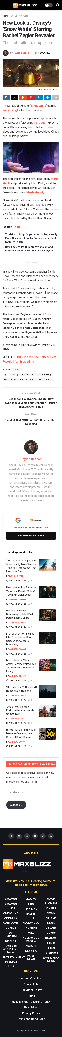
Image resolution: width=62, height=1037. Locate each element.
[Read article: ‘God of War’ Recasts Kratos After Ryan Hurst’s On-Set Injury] (47, 711)
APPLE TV (10, 917)
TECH (51, 947)
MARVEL (31, 946)
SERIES (51, 942)
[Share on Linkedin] (39, 97)
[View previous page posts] (27, 260)
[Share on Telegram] (47, 97)
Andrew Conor (17, 599)
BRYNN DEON (16, 576)
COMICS (11, 927)
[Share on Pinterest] (31, 97)
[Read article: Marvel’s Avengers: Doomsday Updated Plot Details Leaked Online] (47, 615)
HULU (31, 932)
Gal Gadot (40, 122)
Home (5, 16)
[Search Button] (57, 5)
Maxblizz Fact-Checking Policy (31, 1001)
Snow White (38, 105)
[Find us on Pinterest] (43, 836)
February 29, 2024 (42, 53)
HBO (31, 904)
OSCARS (51, 927)
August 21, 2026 (17, 746)
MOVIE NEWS (31, 957)
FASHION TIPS (11, 964)
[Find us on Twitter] (19, 836)
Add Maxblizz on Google (31, 535)
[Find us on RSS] (51, 836)
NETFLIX (51, 917)
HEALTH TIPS (31, 916)
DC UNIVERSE (10, 934)
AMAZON (11, 899)
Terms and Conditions (31, 1019)
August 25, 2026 (17, 581)
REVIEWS (51, 937)
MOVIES (51, 907)
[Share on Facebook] (6, 97)
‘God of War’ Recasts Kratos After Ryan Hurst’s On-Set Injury (20, 710)
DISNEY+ (11, 941)
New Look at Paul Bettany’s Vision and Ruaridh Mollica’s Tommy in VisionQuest (21, 591)
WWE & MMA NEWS (51, 959)
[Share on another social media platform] (55, 97)
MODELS (31, 951)
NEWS (51, 922)
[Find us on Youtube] (35, 836)
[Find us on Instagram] (27, 836)
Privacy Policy (31, 1013)
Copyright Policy (31, 990)
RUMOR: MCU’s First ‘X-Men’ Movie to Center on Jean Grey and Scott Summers (21, 733)
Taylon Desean (21, 53)
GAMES (31, 899)
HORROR (31, 927)
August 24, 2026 (17, 604)
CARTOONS (11, 922)
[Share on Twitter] (14, 97)
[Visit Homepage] (25, 5)
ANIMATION (10, 912)
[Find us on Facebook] (11, 836)
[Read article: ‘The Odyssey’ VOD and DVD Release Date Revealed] (47, 691)
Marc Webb (10, 379)
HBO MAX (31, 909)
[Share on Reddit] (23, 97)
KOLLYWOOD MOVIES (31, 939)
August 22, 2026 (17, 680)
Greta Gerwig (35, 192)
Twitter (17, 369)
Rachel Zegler (11, 110)
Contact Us (31, 984)
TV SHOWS (51, 952)
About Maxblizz (31, 978)
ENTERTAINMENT (19, 16)
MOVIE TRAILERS (51, 901)
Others (51, 932)
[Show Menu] (4, 5)
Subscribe (16, 804)
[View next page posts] (34, 260)
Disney (14, 374)
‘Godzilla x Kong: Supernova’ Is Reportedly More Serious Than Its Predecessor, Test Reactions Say (31, 238)
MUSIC (51, 912)
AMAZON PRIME (11, 906)
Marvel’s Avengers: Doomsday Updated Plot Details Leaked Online (19, 614)
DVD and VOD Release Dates (11, 949)
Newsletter (31, 1007)
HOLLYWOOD (31, 922)
